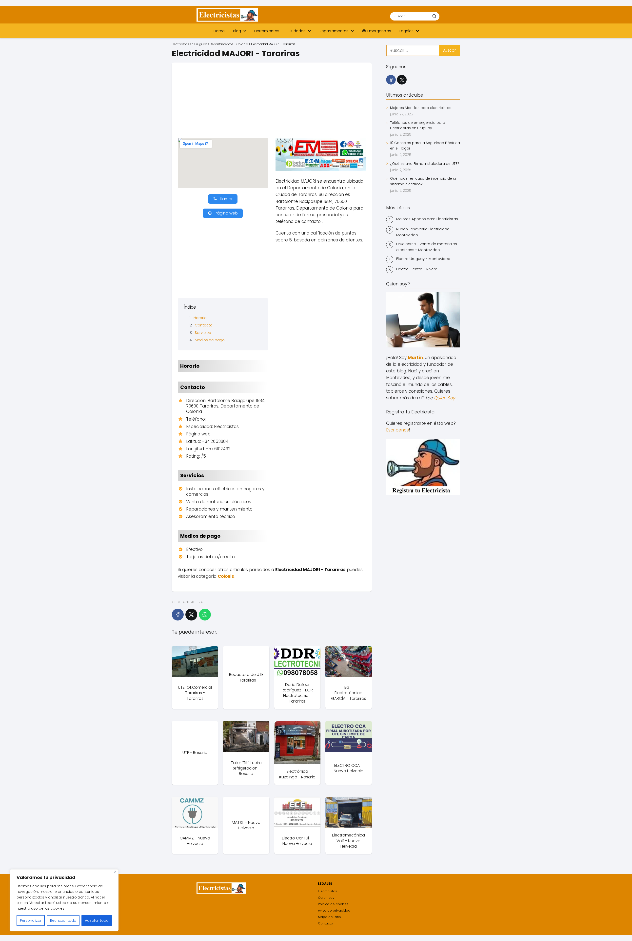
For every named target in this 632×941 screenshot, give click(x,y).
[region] (64, 900)
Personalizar (30, 920)
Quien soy (326, 897)
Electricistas (327, 891)
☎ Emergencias (376, 30)
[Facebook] (178, 614)
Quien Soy (444, 398)
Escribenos (397, 430)
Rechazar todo (63, 920)
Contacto (204, 325)
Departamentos (333, 30)
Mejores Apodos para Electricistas (427, 218)
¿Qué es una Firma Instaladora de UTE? (424, 163)
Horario (200, 317)
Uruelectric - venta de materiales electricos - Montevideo (426, 246)
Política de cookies (333, 904)
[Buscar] (434, 16)
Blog (237, 30)
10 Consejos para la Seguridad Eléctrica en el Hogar (425, 145)
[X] (191, 614)
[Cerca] (115, 872)
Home (219, 30)
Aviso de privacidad (334, 910)
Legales (406, 30)
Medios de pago (210, 339)
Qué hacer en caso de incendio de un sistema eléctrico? (423, 181)
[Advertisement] (272, 103)
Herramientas (266, 30)
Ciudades (296, 30)
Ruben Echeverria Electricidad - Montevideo (424, 231)
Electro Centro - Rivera (416, 269)
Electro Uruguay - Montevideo (423, 258)
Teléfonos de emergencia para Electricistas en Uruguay (417, 125)
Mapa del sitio (329, 917)
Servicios (203, 332)
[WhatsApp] (205, 614)
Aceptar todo (97, 920)
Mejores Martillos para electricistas (420, 107)
